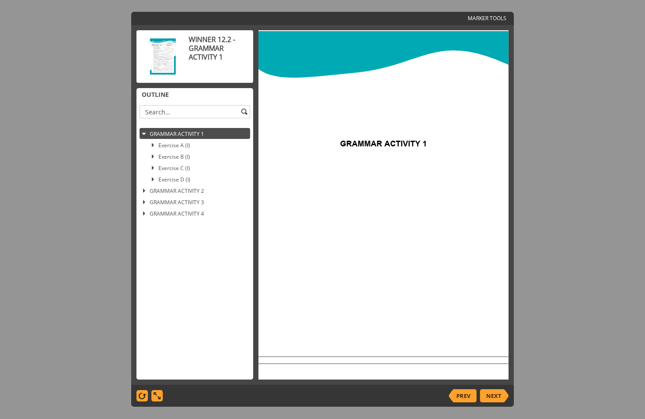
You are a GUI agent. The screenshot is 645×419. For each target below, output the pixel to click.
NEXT (494, 396)
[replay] (142, 395)
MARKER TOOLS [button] (487, 18)
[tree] (195, 247)
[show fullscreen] (157, 395)
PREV (463, 396)
